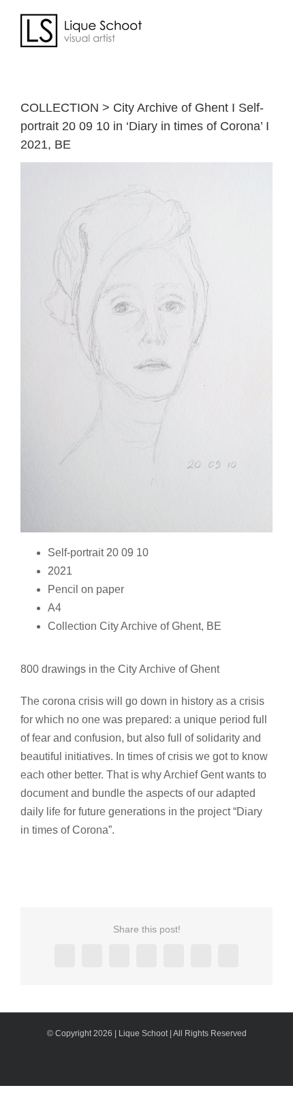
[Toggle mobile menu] (267, 24)
